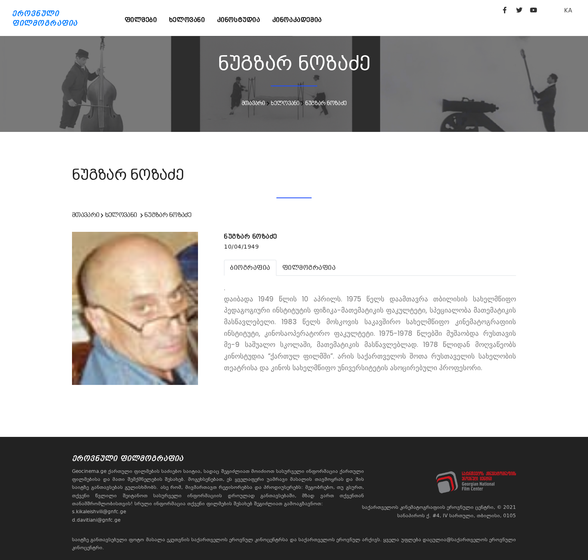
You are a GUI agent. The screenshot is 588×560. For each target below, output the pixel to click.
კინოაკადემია (297, 20)
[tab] (250, 268)
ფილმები (141, 20)
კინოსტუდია (238, 20)
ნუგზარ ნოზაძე (325, 103)
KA (568, 10)
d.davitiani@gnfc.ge (96, 520)
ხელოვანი (187, 20)
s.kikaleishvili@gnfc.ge (99, 511)
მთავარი (253, 103)
